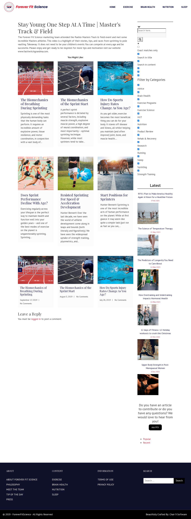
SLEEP (184, 7)
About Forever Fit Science (21, 479)
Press (9, 499)
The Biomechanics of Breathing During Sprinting (34, 103)
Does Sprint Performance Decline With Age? (34, 199)
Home (112, 7)
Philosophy (13, 484)
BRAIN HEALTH (148, 7)
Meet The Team (15, 489)
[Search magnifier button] (140, 39)
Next (131, 270)
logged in (36, 319)
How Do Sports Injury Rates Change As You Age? (115, 103)
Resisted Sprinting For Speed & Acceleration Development (75, 201)
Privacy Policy (106, 484)
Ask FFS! (155, 427)
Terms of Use (105, 479)
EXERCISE (128, 7)
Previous (20, 270)
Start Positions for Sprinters (114, 197)
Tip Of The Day (14, 494)
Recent (146, 442)
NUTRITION (168, 7)
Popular (147, 439)
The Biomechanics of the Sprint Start (74, 101)
